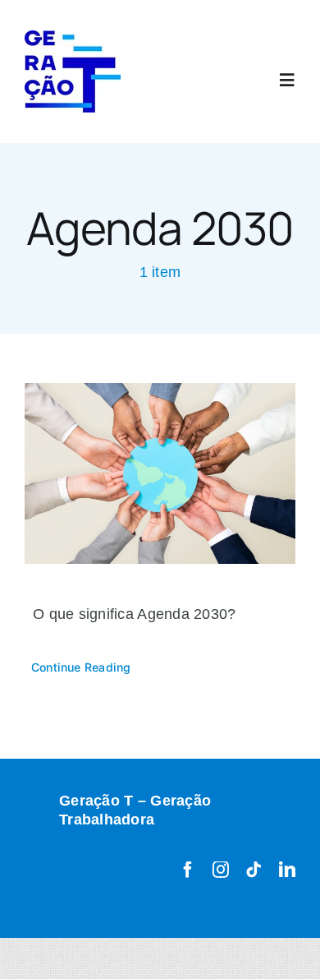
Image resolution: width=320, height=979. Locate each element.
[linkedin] (287, 869)
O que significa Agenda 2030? (134, 614)
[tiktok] (253, 869)
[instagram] (221, 869)
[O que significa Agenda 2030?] (160, 473)
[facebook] (188, 869)
